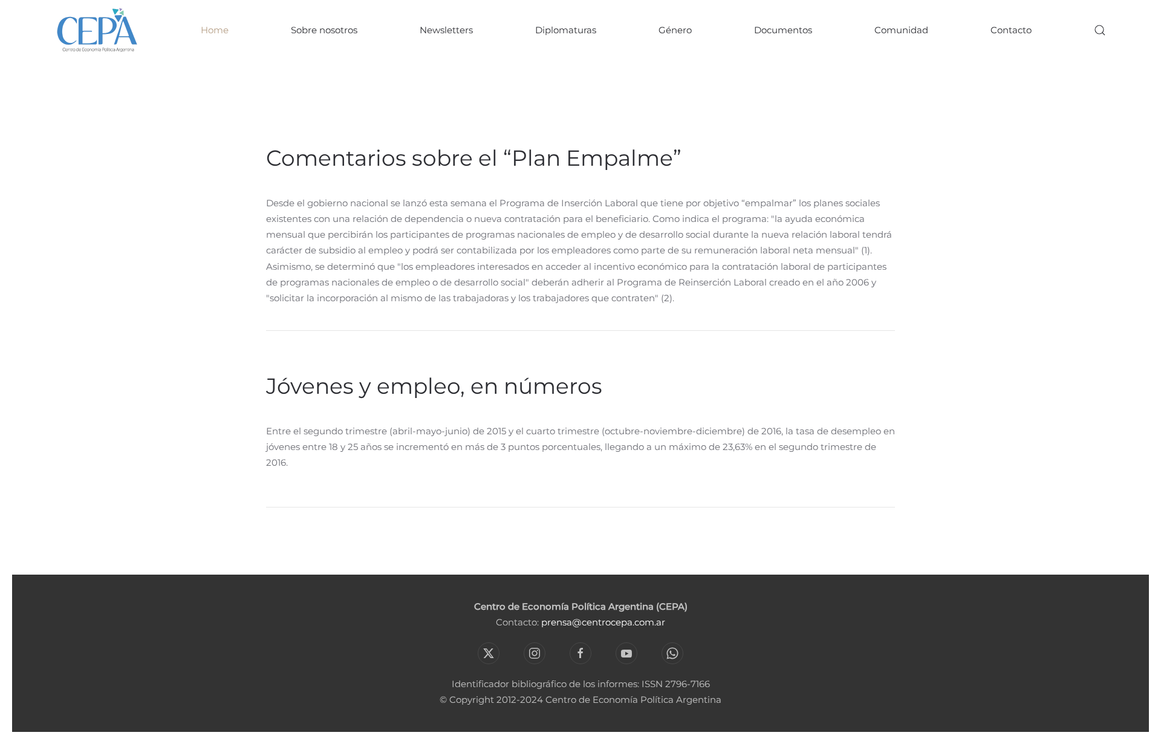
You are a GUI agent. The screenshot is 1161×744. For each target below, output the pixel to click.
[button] (1100, 30)
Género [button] (675, 30)
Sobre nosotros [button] (324, 30)
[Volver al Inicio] (96, 30)
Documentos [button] (783, 30)
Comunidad (901, 30)
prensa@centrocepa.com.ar (603, 622)
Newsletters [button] (446, 30)
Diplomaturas (565, 30)
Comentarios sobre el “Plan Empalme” (473, 158)
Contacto (1011, 30)
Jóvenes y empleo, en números (434, 386)
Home (215, 30)
